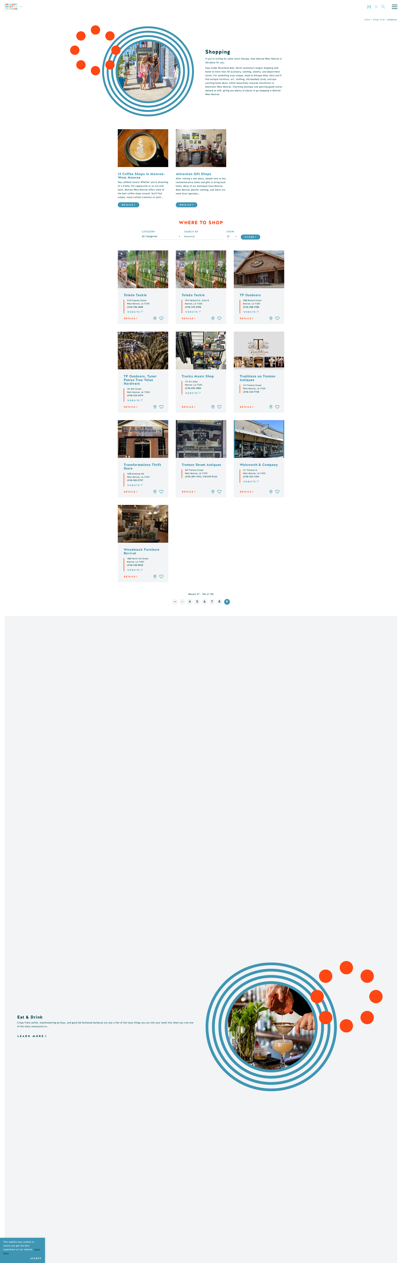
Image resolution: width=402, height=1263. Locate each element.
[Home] (13, 7)
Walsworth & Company (259, 464)
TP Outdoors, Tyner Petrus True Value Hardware (140, 380)
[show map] (154, 318)
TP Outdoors (250, 295)
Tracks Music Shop (198, 376)
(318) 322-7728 (251, 392)
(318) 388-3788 (251, 307)
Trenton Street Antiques (201, 464)
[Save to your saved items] (161, 318)
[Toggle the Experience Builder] (369, 7)
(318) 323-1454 (251, 477)
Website (133, 312)
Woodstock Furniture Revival (141, 551)
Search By (191, 232)
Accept (35, 1258)
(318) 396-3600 (135, 307)
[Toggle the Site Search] (383, 7)
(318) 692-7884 (193, 388)
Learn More (30, 1036)
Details (130, 318)
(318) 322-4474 (135, 396)
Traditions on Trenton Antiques (257, 378)
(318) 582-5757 (135, 480)
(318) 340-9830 (135, 565)
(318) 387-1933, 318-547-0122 (201, 477)
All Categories (149, 236)
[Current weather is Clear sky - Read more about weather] (376, 7)
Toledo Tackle (135, 295)
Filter (249, 237)
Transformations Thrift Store (142, 466)
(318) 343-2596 (193, 307)
